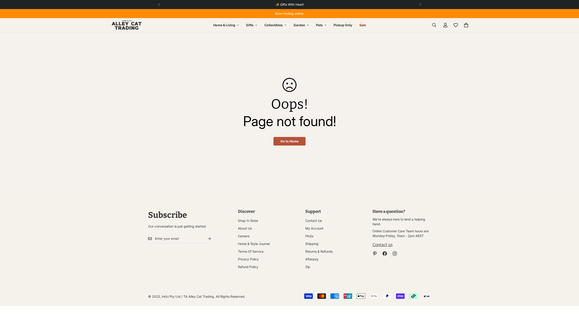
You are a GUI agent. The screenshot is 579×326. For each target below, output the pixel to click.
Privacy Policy (248, 259)
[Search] (434, 25)
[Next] (420, 4)
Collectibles (273, 25)
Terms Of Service (250, 251)
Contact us (383, 244)
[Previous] (159, 4)
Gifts (250, 25)
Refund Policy (248, 267)
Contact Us (313, 221)
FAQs (309, 236)
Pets (319, 25)
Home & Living (224, 25)
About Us (245, 228)
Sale (362, 25)
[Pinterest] (375, 253)
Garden (299, 25)
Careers (243, 236)
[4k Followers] (384, 253)
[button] (466, 25)
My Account (314, 228)
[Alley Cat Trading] (126, 25)
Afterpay (311, 259)
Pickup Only (343, 25)
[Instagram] (394, 253)
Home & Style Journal (254, 244)
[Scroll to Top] (570, 301)
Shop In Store (248, 221)
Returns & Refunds (319, 251)
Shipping (311, 244)
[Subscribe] (206, 238)
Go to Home (289, 141)
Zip (307, 267)
